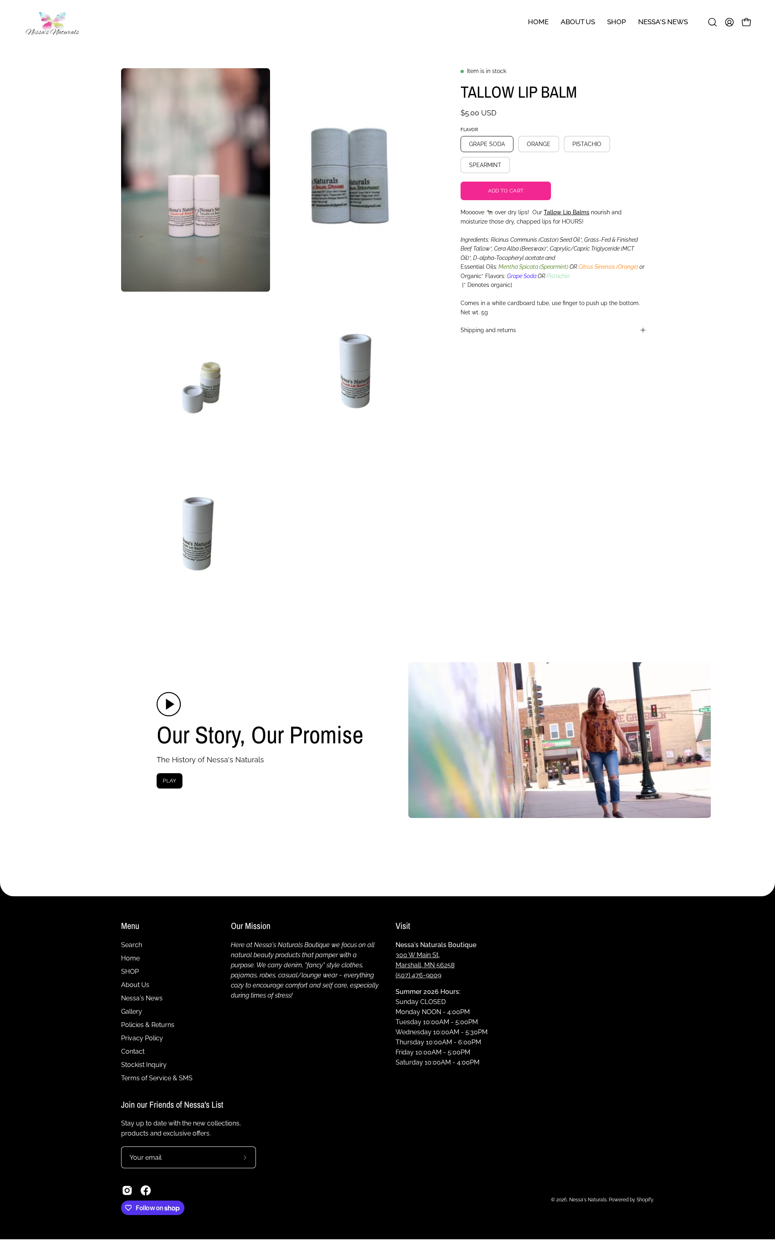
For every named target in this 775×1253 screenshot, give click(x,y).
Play (169, 781)
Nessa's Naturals (588, 1200)
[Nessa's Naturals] (52, 22)
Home (130, 958)
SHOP (130, 971)
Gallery (131, 1011)
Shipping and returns (488, 329)
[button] (663, 22)
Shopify (645, 1200)
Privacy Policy (142, 1038)
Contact (133, 1051)
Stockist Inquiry (144, 1065)
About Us (135, 985)
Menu (130, 926)
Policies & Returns (147, 1025)
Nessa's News (142, 998)
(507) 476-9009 (418, 975)
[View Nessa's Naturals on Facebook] (146, 1190)
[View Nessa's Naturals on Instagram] (127, 1190)
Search (131, 945)
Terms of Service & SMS (157, 1078)
